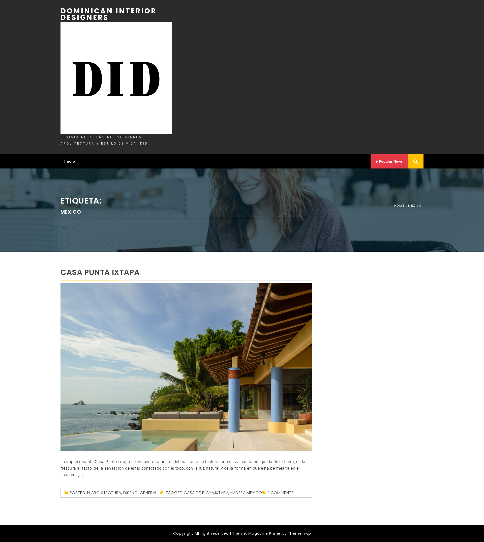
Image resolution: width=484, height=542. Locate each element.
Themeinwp (299, 533)
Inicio (69, 161)
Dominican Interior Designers (108, 14)
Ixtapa (222, 493)
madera (237, 493)
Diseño (130, 493)
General (148, 493)
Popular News (390, 161)
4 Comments (280, 493)
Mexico (254, 493)
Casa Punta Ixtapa (99, 272)
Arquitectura (106, 493)
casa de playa (199, 493)
